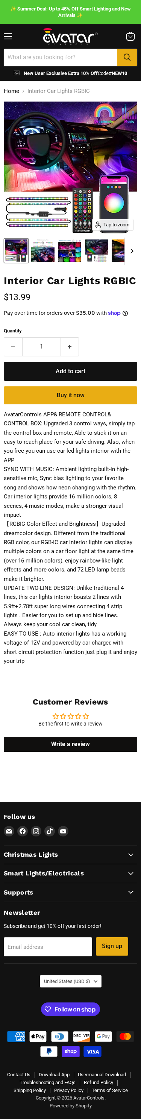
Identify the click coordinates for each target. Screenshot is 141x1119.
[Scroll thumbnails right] (130, 251)
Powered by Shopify (71, 1106)
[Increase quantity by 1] (70, 346)
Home (11, 91)
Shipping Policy (30, 1090)
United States (67, 981)
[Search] (127, 57)
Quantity (13, 331)
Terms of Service (110, 1090)
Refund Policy (98, 1082)
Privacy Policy (68, 1090)
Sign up (112, 946)
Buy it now (71, 395)
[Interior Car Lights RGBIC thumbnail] (16, 251)
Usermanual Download (102, 1074)
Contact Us (18, 1074)
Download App (54, 1074)
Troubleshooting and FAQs (48, 1082)
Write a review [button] (70, 744)
